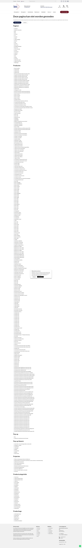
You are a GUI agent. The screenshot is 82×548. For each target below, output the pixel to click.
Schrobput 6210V (17, 330)
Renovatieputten (17, 497)
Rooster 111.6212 (17, 94)
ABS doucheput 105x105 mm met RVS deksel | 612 (21, 425)
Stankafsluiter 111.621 (17, 219)
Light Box (15, 452)
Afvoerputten (16, 490)
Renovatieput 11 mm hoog (18, 310)
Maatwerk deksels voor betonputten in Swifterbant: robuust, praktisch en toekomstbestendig (28, 460)
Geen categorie (16, 482)
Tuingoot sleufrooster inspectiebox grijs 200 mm (21, 147)
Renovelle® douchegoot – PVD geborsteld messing (22, 334)
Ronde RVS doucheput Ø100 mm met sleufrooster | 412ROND (23, 372)
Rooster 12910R (16, 126)
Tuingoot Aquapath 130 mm (18, 479)
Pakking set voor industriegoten (19, 266)
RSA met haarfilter (17, 68)
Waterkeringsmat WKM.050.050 (19, 257)
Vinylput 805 (16, 303)
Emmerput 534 (16, 363)
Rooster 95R (16, 280)
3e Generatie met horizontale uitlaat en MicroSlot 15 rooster (23, 107)
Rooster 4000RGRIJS (17, 193)
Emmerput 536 (16, 262)
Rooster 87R (16, 209)
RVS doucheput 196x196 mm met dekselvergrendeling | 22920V (23, 386)
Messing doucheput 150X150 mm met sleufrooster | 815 (22, 368)
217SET (15, 220)
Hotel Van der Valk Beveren (18, 468)
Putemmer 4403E (16, 163)
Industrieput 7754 (17, 296)
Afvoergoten (16, 483)
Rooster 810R (16, 201)
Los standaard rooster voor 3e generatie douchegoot (22, 178)
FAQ (37, 536)
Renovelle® (16, 336)
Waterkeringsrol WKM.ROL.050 (19, 254)
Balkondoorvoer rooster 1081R (19, 251)
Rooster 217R (16, 231)
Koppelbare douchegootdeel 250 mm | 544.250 (21, 83)
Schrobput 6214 (16, 322)
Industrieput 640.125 (17, 284)
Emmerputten (16, 494)
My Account (16, 47)
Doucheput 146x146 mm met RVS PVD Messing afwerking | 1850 (24, 409)
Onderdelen (50, 532)
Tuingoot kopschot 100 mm (18, 155)
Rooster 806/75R (16, 204)
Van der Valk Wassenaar (17, 464)
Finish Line (16, 344)
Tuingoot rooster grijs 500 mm (18, 151)
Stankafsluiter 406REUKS (18, 285)
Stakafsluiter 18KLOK (17, 130)
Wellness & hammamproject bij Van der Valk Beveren (22, 459)
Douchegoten (16, 485)
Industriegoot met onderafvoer (19, 273)
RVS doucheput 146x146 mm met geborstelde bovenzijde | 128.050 (24, 374)
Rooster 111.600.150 (17, 276)
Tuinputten (16, 481)
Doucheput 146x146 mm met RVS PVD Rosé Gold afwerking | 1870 (24, 431)
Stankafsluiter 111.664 (17, 140)
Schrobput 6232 (16, 319)
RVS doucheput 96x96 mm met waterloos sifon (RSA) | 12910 (23, 393)
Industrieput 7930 (17, 117)
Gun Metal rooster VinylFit (18, 110)
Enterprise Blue (16, 450)
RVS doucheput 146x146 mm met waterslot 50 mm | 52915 (23, 379)
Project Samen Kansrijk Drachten (19, 463)
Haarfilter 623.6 (16, 72)
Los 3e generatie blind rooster (18, 179)
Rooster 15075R (16, 185)
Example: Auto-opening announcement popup (21, 438)
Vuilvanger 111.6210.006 (18, 136)
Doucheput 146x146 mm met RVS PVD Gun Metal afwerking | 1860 (24, 408)
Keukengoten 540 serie (17, 311)
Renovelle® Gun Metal (17, 333)
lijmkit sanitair (16, 516)
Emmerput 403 (16, 364)
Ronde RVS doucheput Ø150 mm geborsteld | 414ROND (22, 371)
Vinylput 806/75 (16, 302)
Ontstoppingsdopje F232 (18, 122)
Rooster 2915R (16, 194)
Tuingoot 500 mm (17, 152)
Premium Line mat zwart (17, 337)
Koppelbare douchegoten (18, 355)
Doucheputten (16, 493)
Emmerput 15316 (16, 357)
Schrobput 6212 (16, 325)
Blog (15, 31)
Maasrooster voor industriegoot (19, 269)
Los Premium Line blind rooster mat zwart (20, 170)
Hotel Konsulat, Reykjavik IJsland (19, 467)
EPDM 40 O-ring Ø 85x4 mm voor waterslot (20, 121)
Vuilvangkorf (16, 118)
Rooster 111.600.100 (17, 277)
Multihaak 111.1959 (17, 215)
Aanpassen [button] (34, 276)
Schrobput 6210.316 (17, 99)
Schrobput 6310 (16, 318)
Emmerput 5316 (16, 261)
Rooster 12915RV (17, 186)
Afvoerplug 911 (16, 216)
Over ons (15, 50)
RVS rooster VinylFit (17, 111)
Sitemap (15, 57)
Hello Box (15, 449)
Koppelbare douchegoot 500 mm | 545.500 (20, 79)
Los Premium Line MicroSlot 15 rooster (20, 103)
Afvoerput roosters (17, 504)
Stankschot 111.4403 (17, 287)
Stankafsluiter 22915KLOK (18, 125)
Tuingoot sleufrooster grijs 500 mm (19, 148)
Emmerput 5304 (16, 359)
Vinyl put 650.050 (17, 258)
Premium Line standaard (17, 340)
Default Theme (16, 453)
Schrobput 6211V (17, 326)
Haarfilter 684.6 (16, 69)
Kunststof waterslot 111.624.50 (19, 292)
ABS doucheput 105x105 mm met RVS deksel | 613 (21, 424)
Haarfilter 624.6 (16, 88)
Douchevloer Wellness (17, 213)
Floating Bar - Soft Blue (17, 445)
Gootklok (15, 239)
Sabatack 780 (16, 519)
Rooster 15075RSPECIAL (18, 183)
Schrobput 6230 (16, 321)
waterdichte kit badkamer (18, 520)
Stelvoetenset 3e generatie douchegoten (20, 133)
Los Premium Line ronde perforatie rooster (20, 159)
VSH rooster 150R (17, 232)
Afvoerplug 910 (16, 217)
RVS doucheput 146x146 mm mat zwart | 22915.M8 (22, 389)
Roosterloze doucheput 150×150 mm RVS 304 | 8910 (22, 92)
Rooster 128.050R (17, 235)
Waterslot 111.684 (17, 288)
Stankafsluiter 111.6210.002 (18, 242)
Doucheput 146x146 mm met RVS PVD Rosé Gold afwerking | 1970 (24, 397)
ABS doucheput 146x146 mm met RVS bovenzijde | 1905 (22, 405)
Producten (14, 1)
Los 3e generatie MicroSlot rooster (19, 102)
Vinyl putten (16, 500)
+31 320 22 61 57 (27, 7)
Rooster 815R (16, 200)
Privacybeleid (16, 51)
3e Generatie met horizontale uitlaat (19, 349)
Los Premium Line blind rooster (18, 171)
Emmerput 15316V (17, 356)
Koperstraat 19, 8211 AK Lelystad (46, 7)
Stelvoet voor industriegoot (18, 265)
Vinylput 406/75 (16, 304)
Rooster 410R (16, 228)
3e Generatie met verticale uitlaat (19, 406)
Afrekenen (16, 28)
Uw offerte (16, 58)
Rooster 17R (16, 223)
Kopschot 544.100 (17, 352)
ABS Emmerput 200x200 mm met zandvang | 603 (21, 87)
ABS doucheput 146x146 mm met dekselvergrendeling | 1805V (23, 413)
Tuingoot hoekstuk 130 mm (18, 144)
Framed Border (16, 446)
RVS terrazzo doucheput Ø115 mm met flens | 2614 (22, 73)
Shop (15, 55)
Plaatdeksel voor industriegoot (19, 270)
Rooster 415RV (16, 224)
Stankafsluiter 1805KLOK (18, 141)
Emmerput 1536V (17, 360)
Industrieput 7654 (17, 299)
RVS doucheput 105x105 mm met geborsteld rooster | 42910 (23, 383)
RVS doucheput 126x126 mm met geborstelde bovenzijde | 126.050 (24, 375)
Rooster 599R (16, 208)
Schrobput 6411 (16, 315)
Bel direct (25, 22)
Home (15, 42)
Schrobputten (16, 498)
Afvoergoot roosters (17, 505)
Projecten (15, 54)
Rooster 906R (16, 198)
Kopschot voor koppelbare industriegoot (20, 268)
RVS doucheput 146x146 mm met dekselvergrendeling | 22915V (23, 387)
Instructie (15, 43)
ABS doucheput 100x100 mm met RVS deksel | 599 (21, 427)
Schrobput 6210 (16, 348)
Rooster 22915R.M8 (17, 182)
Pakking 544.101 (16, 353)
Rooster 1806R (16, 197)
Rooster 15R (16, 114)
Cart (15, 35)
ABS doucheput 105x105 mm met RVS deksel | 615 (21, 421)
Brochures (18, 1)
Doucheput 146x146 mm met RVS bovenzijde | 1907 (22, 402)
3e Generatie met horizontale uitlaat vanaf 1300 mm (22, 345)
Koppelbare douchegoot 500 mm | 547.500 (20, 76)
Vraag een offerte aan (17, 61)
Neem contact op (17, 22)
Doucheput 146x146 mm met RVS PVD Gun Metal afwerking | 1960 (24, 398)
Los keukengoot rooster (18, 174)
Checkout (15, 36)
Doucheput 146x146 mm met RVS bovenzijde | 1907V (22, 128)
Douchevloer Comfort (17, 212)
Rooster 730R (16, 205)
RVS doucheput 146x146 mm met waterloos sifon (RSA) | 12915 (23, 391)
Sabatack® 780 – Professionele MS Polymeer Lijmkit (22, 84)
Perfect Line (16, 341)
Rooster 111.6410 (17, 96)
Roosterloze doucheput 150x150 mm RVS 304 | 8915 (22, 91)
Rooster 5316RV (16, 189)
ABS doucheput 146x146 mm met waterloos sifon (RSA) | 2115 (23, 394)
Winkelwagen (16, 62)
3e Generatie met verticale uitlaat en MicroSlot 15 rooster (23, 106)
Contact (15, 38)
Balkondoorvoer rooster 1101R (19, 247)
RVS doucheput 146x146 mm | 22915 (19, 390)
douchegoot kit (16, 515)
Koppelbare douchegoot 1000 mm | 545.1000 (21, 77)
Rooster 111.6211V (17, 95)
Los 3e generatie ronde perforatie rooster (20, 160)
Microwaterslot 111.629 (18, 291)
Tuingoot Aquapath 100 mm (18, 478)
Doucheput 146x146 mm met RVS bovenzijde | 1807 (22, 412)
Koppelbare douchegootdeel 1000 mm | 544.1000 (21, 80)
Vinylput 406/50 (16, 306)
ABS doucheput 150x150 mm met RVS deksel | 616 (21, 420)
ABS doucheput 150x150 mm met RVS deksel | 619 (21, 416)
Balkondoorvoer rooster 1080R (19, 253)
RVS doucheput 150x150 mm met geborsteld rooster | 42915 (23, 382)
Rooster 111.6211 (17, 98)
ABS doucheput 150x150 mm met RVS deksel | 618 (21, 417)
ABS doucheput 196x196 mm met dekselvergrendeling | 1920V (23, 401)
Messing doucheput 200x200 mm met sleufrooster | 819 (22, 367)
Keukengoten (16, 489)
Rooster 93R (16, 281)
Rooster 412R (16, 227)
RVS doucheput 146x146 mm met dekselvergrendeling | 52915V (23, 378)
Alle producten (51, 533)
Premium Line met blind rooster (19, 338)
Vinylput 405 (16, 307)
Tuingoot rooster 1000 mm (18, 156)
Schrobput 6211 (16, 329)
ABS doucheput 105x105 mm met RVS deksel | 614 (21, 423)
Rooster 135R (16, 234)
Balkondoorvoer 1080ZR (18, 250)
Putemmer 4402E (16, 164)
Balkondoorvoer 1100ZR (18, 246)
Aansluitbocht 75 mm (17, 132)
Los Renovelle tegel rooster (18, 166)
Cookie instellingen (17, 39)
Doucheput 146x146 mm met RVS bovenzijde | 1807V (22, 129)
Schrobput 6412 (16, 314)
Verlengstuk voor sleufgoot (18, 243)
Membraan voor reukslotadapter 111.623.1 (20, 295)
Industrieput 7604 (17, 300)
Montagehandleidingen (17, 46)
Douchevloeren (16, 501)
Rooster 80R (16, 181)
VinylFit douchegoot (17, 113)
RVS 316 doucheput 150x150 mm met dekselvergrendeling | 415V (24, 428)
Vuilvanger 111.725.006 (17, 137)
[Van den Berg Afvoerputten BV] (16, 7)
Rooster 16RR (16, 238)
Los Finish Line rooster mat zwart (19, 175)
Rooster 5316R (16, 190)
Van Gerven (16, 471)
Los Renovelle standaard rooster (19, 167)
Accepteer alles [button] (40, 276)
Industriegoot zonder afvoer (18, 272)
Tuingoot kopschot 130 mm (18, 145)
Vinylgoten (16, 486)
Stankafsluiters (16, 508)
